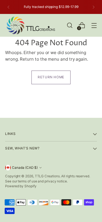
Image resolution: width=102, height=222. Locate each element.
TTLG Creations (47, 176)
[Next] (93, 7)
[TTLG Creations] (30, 25)
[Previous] (8, 7)
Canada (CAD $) (25, 168)
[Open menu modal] (94, 25)
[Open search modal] (69, 25)
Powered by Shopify (21, 186)
